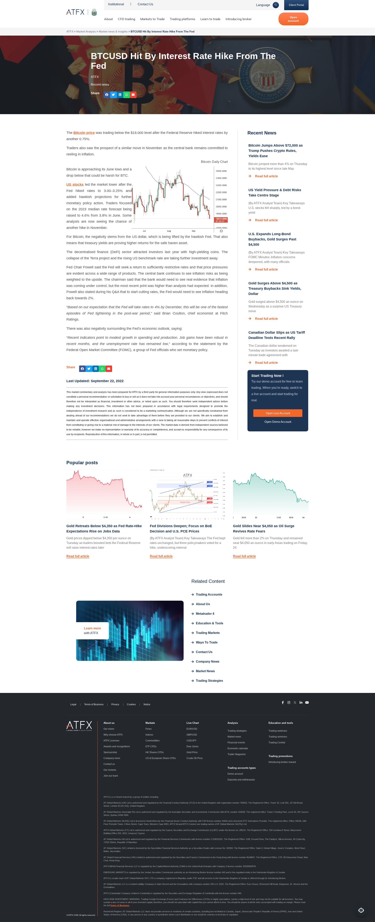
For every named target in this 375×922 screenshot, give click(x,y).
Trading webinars (278, 730)
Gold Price (192, 752)
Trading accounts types (242, 767)
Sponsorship (110, 752)
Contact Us (145, 4)
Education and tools (281, 722)
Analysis (233, 722)
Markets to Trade (152, 19)
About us (109, 722)
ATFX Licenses (111, 740)
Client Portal (296, 4)
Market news (234, 736)
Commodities (153, 740)
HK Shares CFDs (155, 752)
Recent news (100, 84)
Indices (149, 734)
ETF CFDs (151, 746)
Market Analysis (86, 31)
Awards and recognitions (117, 746)
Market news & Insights (113, 31)
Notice (147, 704)
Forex (149, 729)
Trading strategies (237, 730)
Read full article (266, 176)
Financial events (236, 742)
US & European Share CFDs (161, 758)
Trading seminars (278, 736)
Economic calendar (238, 748)
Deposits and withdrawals (241, 779)
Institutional (116, 4)
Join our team (111, 775)
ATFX (69, 31)
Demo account (235, 773)
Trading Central (277, 742)
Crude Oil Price (195, 758)
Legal (73, 704)
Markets (150, 722)
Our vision (109, 729)
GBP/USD (192, 734)
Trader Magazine (237, 754)
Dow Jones (192, 746)
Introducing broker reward (282, 762)
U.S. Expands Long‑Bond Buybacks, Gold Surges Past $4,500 (272, 239)
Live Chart (193, 722)
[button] (107, 94)
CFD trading (126, 19)
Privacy (115, 704)
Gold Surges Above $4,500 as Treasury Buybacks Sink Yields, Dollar (274, 288)
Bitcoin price (84, 133)
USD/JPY (191, 740)
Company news (112, 758)
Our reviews (110, 770)
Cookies (131, 704)
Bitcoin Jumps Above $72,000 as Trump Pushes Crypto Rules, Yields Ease (275, 150)
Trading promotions (281, 756)
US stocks (75, 184)
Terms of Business (94, 704)
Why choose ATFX (113, 734)
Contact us (109, 764)
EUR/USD (192, 729)
